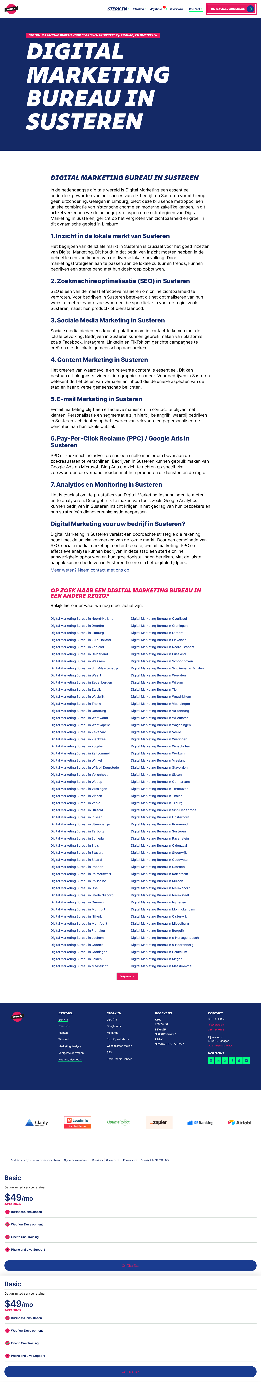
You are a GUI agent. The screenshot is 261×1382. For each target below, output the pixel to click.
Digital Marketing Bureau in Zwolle (76, 689)
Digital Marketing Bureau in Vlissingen (79, 789)
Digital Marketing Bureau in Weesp (76, 782)
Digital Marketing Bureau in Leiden (76, 959)
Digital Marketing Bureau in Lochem (77, 938)
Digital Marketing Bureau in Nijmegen (158, 902)
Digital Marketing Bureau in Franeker (78, 930)
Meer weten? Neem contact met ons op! (90, 570)
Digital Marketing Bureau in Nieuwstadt (160, 895)
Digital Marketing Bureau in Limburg (77, 633)
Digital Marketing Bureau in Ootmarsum (160, 782)
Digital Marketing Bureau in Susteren (158, 831)
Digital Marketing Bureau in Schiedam (79, 838)
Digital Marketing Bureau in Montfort (78, 909)
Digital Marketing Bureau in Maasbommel (161, 966)
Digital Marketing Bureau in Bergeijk (157, 930)
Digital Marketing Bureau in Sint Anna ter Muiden (167, 668)
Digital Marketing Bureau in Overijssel (159, 618)
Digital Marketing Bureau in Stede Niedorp (82, 895)
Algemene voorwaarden (76, 1160)
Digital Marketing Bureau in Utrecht (157, 633)
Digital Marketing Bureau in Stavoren (78, 852)
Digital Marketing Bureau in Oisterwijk (159, 916)
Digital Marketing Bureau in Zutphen (78, 746)
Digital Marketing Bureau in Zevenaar (78, 732)
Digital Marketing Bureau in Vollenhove (79, 774)
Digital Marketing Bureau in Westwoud (79, 718)
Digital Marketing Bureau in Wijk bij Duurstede (85, 767)
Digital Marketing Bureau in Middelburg (160, 923)
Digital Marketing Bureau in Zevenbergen (81, 682)
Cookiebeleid (113, 1160)
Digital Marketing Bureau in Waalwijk (78, 696)
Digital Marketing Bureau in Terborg (77, 831)
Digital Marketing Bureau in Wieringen (159, 739)
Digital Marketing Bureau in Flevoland (158, 640)
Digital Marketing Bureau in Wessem (78, 661)
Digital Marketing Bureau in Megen (156, 959)
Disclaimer (97, 1160)
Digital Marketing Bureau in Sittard (76, 860)
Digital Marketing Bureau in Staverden (159, 767)
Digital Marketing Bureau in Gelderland (79, 654)
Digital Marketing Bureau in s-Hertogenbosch (165, 938)
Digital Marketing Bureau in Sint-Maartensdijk (84, 668)
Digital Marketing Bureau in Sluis (75, 845)
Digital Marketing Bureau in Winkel (76, 760)
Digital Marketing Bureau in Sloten (156, 774)
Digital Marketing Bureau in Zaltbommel (80, 753)
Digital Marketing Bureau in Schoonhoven (162, 661)
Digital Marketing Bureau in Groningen (159, 626)
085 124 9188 (216, 1029)
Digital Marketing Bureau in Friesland (158, 654)
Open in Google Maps (220, 1045)
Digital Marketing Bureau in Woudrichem (161, 696)
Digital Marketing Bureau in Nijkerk (76, 916)
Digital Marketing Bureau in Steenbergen (81, 824)
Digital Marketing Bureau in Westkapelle (80, 725)
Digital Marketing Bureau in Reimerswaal (81, 874)
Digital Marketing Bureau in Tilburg (156, 803)
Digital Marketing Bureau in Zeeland (77, 647)
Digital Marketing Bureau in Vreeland (158, 760)
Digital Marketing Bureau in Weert (76, 675)
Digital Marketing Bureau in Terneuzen (159, 789)
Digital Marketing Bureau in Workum (157, 753)
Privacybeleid (130, 1160)
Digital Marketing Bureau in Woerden (158, 675)
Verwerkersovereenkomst (47, 1160)
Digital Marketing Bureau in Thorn (76, 704)
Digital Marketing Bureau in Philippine (78, 881)
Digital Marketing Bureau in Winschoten (160, 746)
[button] (119, 9)
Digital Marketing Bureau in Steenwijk (159, 852)
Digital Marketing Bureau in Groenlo (77, 945)
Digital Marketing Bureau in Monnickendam (163, 909)
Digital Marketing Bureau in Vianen (76, 796)
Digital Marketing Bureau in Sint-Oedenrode (163, 810)
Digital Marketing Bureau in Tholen (156, 796)
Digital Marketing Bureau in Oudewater (160, 860)
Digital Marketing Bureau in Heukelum (159, 952)
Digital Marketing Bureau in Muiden (157, 881)
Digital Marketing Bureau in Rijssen (76, 817)
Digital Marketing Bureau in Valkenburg (160, 711)
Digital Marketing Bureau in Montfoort (79, 923)
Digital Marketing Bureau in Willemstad (159, 718)
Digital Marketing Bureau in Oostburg (78, 711)
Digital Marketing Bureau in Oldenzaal (159, 845)
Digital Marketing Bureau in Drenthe (77, 626)
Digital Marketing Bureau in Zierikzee (78, 739)
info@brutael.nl (216, 1024)
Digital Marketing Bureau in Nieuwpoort (160, 888)
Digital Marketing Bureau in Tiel (154, 689)
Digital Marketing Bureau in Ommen (77, 902)
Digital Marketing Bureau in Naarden (158, 867)
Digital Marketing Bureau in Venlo (75, 803)
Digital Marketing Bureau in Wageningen (161, 725)
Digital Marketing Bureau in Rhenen (77, 867)
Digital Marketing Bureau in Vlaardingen (160, 704)
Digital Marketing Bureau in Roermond (159, 824)
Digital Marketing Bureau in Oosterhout (160, 817)
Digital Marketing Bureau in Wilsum (157, 682)
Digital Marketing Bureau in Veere (156, 732)
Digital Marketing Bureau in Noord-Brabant (162, 647)
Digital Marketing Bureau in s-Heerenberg (162, 945)
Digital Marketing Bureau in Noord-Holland (82, 618)
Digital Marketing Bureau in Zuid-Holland (81, 640)
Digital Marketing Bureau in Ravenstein (160, 838)
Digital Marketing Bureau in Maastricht (79, 966)
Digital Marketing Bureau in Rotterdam (159, 874)
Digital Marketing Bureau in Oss (74, 888)
